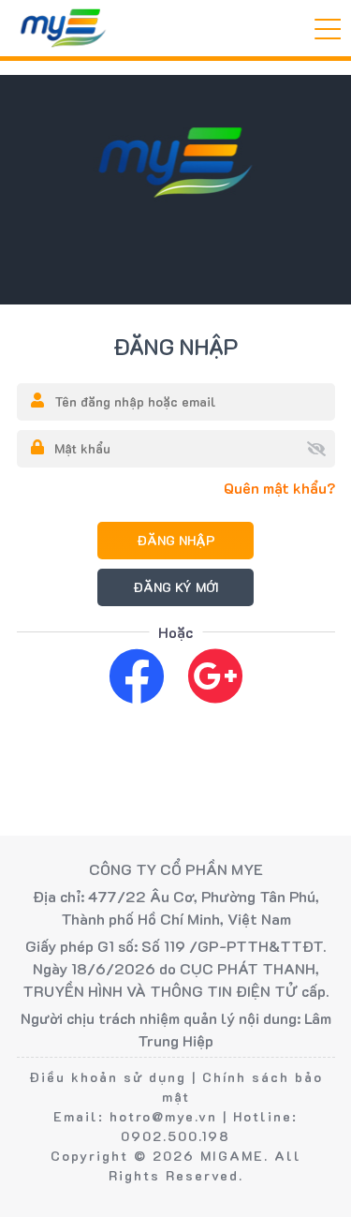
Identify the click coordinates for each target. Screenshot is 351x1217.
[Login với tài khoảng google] (215, 674)
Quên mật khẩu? (279, 487)
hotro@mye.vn (163, 1116)
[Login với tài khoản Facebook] (137, 674)
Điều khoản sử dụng (107, 1077)
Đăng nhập (176, 540)
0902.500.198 (175, 1136)
